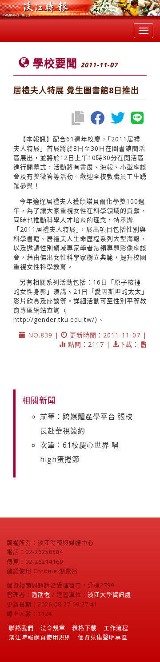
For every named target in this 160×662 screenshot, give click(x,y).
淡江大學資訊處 (109, 594)
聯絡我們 (21, 628)
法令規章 (52, 628)
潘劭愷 (41, 594)
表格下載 (84, 628)
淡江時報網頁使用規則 (40, 637)
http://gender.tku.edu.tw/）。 (59, 319)
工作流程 (116, 628)
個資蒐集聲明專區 (103, 637)
